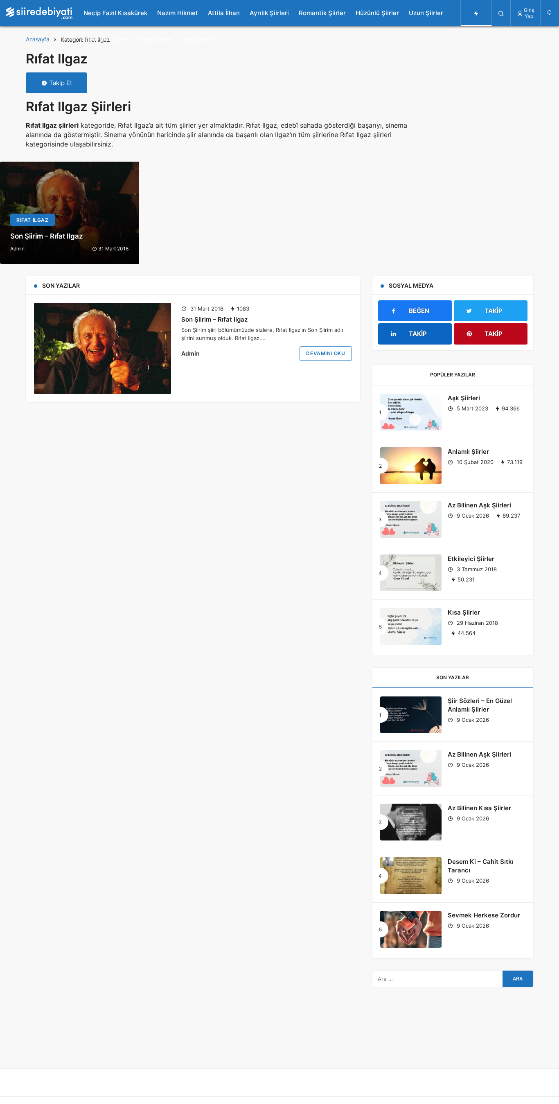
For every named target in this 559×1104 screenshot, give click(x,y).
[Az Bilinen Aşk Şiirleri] (411, 519)
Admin (190, 353)
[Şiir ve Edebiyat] (39, 13)
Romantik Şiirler (322, 13)
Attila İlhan (224, 13)
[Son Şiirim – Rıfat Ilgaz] (69, 213)
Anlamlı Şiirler (468, 451)
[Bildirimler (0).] (550, 12)
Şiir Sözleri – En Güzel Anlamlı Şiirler (480, 705)
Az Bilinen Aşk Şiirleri (479, 505)
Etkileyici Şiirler (106, 39)
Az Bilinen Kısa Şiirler (479, 808)
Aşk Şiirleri (198, 39)
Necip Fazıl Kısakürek (115, 13)
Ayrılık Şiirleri (269, 13)
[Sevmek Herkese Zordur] (411, 929)
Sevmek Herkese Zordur (484, 915)
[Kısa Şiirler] (411, 626)
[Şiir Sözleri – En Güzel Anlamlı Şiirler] (411, 714)
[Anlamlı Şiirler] (411, 465)
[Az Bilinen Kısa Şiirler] (411, 822)
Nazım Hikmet (177, 13)
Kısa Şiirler (156, 39)
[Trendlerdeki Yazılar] (476, 13)
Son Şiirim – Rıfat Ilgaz (214, 319)
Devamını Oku (325, 353)
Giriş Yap (529, 13)
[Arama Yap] (501, 13)
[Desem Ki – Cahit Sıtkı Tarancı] (411, 875)
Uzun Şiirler (426, 13)
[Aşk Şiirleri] (411, 412)
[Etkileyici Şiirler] (411, 572)
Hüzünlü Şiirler (377, 13)
